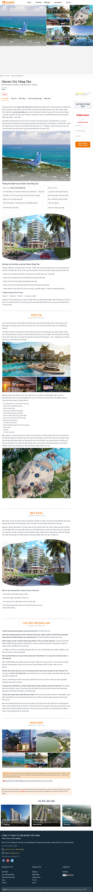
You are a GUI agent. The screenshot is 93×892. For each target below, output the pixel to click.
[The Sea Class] (76, 816)
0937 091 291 (9, 849)
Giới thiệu (5, 98)
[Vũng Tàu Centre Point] (15, 816)
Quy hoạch (58, 2)
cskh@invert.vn (14, 853)
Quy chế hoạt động (8, 874)
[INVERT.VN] (8, 2)
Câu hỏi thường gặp (35, 98)
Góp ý (4, 880)
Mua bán (47, 2)
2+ (59, 760)
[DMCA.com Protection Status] (68, 875)
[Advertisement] (46, 59)
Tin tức (68, 2)
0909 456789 (19, 849)
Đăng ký (35, 872)
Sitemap (65, 872)
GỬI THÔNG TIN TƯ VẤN (82, 144)
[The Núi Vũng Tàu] (46, 816)
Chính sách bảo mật (8, 877)
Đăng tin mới (36, 877)
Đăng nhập (35, 874)
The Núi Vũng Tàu (39, 820)
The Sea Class (69, 820)
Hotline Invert (82, 115)
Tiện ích (14, 98)
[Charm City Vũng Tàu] (23, 25)
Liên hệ (4, 883)
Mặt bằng (22, 98)
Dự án (29, 2)
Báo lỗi (5, 94)
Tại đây (22, 791)
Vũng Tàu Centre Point (10, 820)
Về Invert (39, 2)
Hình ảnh (47, 98)
